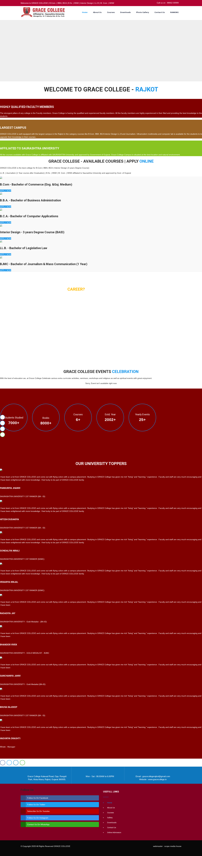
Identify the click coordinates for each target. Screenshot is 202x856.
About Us (97, 12)
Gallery (110, 818)
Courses (111, 12)
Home (85, 12)
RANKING (174, 12)
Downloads (125, 12)
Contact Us (159, 12)
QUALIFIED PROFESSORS (17, 333)
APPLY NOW (5, 191)
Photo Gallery (142, 12)
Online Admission (114, 832)
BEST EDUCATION (12, 308)
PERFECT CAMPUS (13, 345)
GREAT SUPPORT (11, 320)
